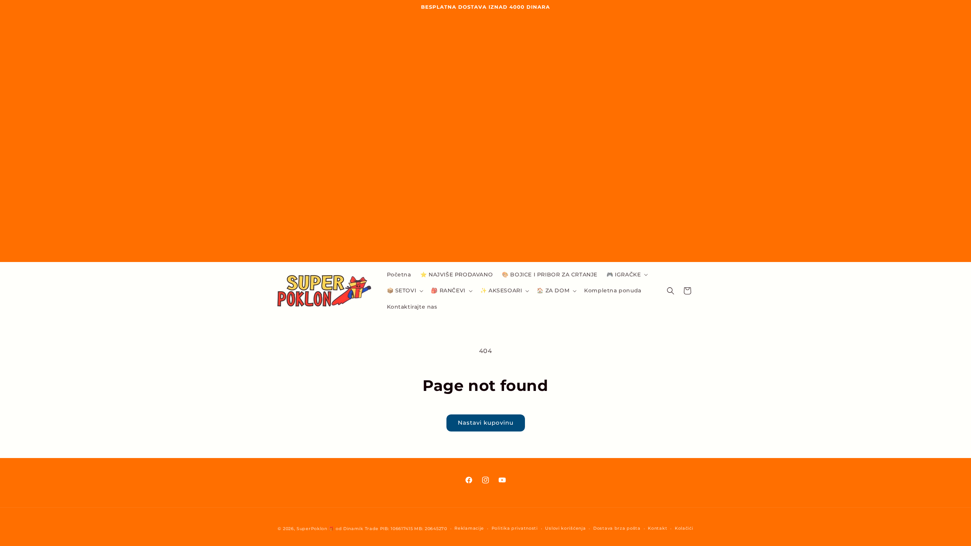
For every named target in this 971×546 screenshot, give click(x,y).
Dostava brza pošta (617, 528)
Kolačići (684, 528)
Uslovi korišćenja (565, 528)
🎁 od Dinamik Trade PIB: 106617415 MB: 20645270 (387, 528)
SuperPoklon (312, 528)
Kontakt (657, 528)
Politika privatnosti (515, 528)
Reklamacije (469, 528)
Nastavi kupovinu (486, 422)
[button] (626, 274)
